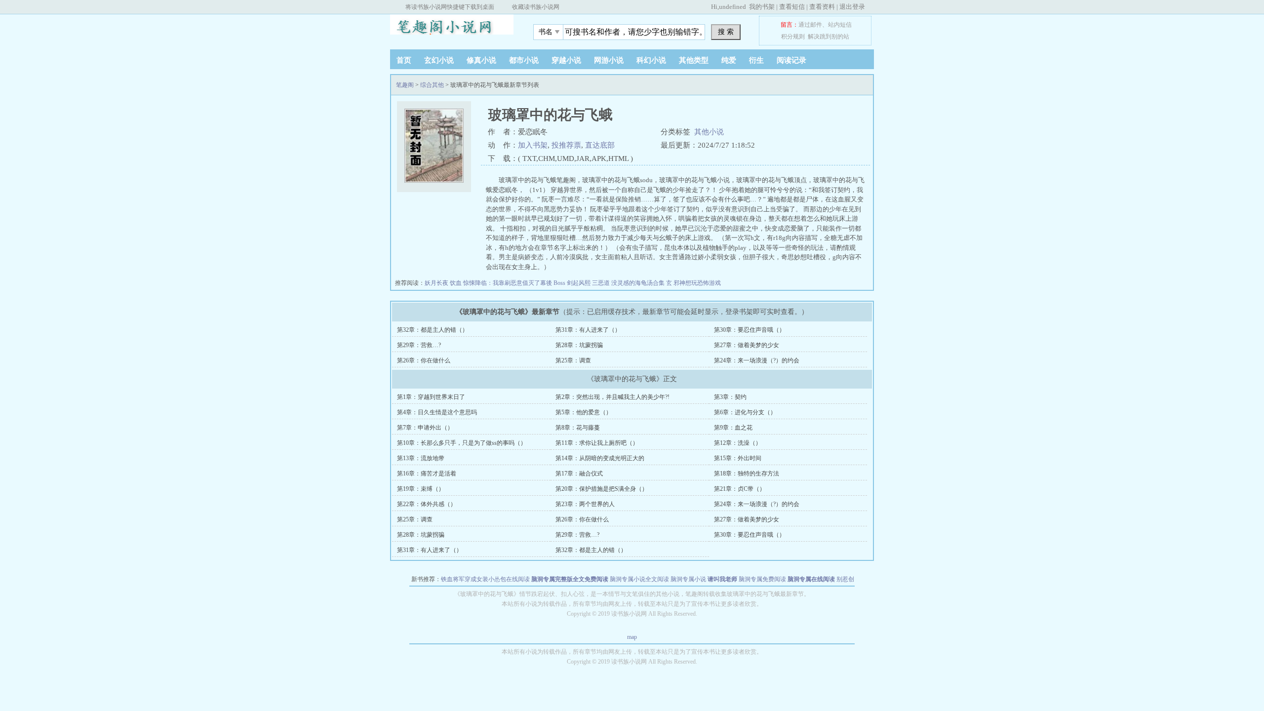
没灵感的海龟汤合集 (638, 282)
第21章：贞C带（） (739, 488)
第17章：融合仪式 (579, 473)
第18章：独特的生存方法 (746, 473)
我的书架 (762, 6)
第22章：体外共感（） (426, 504)
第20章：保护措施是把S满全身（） (601, 488)
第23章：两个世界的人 (585, 504)
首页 (403, 60)
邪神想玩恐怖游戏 (697, 282)
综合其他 (432, 84)
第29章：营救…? (419, 345)
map (632, 636)
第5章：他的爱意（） (583, 412)
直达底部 (600, 145)
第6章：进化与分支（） (745, 412)
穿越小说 (566, 60)
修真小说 (481, 60)
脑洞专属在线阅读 (811, 579)
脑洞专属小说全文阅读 (639, 579)
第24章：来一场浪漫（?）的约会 (756, 360)
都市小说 (524, 60)
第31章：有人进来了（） (588, 329)
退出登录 (852, 6)
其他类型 (694, 60)
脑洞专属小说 (688, 579)
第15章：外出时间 (737, 458)
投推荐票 (566, 145)
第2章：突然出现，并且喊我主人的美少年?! (612, 397)
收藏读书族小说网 (535, 6)
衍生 (756, 60)
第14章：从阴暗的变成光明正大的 (599, 458)
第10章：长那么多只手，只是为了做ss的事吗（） (461, 442)
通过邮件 (810, 24)
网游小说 (609, 60)
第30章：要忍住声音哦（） (749, 329)
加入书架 (533, 145)
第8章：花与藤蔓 (577, 427)
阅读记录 (791, 60)
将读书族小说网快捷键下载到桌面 (449, 6)
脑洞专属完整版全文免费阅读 (569, 579)
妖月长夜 (437, 282)
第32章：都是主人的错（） (432, 329)
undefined (732, 6)
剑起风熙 (579, 282)
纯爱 (728, 60)
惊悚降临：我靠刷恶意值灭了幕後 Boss (515, 282)
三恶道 (601, 282)
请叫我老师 (722, 579)
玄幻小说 (439, 60)
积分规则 (793, 36)
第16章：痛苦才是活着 (426, 473)
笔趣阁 (452, 29)
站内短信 (840, 24)
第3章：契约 (730, 397)
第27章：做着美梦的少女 (746, 345)
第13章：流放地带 (420, 458)
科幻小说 (651, 60)
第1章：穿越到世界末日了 (431, 397)
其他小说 (709, 132)
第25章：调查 (573, 360)
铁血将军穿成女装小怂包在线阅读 (485, 579)
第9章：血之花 (733, 427)
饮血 (456, 282)
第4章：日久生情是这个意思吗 (437, 412)
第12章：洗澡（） (737, 442)
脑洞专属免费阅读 (762, 579)
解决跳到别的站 (828, 36)
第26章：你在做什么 (423, 360)
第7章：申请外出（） (425, 427)
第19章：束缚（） (420, 488)
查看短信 (792, 6)
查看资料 (822, 6)
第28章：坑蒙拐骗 (579, 345)
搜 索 (726, 32)
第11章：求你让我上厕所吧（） (596, 442)
